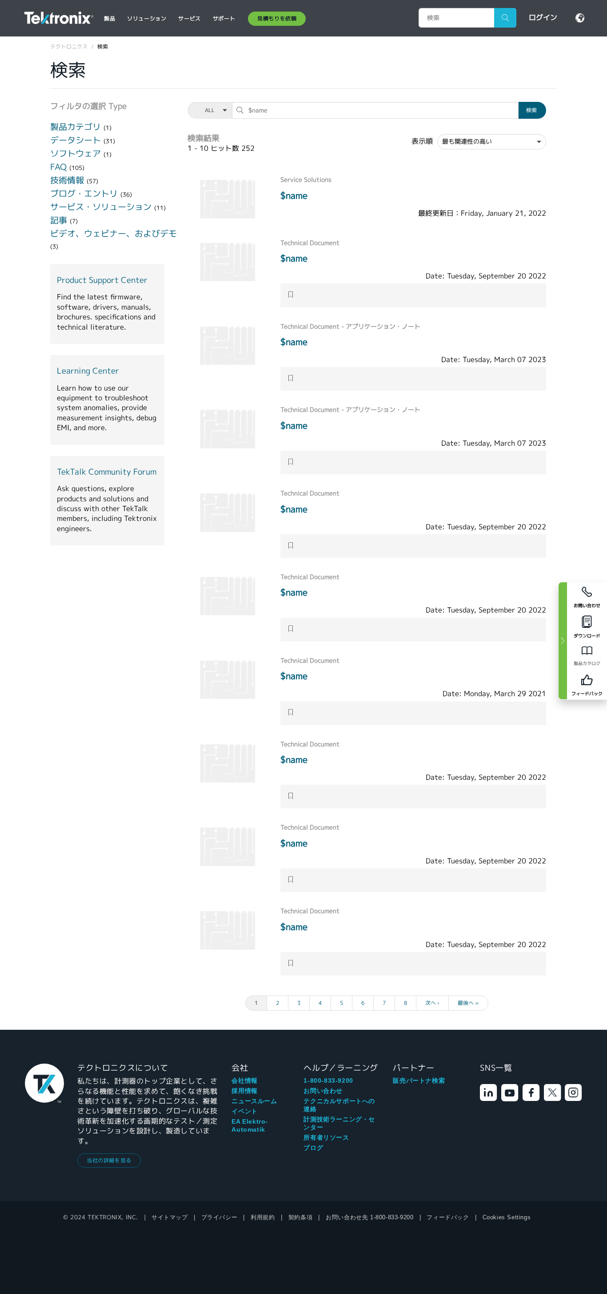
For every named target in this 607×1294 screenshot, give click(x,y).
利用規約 (263, 1217)
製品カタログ (587, 663)
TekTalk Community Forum (106, 472)
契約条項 (300, 1217)
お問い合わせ (323, 1090)
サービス (189, 18)
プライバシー (219, 1217)
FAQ (59, 167)
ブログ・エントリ (85, 193)
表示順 (422, 141)
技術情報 (68, 180)
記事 (60, 220)
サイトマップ (170, 1217)
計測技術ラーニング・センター (339, 1123)
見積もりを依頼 (276, 18)
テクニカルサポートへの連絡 (339, 1105)
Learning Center (88, 371)
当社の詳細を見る (109, 1160)
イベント (244, 1111)
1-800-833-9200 (328, 1080)
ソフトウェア (77, 153)
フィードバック (448, 1217)
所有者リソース (326, 1137)
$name (293, 195)
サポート (224, 18)
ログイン (543, 17)
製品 (109, 18)
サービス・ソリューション (102, 207)
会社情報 (244, 1080)
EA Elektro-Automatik (250, 1125)
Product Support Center (102, 280)
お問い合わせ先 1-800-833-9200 (369, 1217)
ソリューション (146, 18)
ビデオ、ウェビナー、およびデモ (113, 233)
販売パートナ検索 (419, 1080)
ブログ (313, 1147)
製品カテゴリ (77, 127)
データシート (77, 140)
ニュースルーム (254, 1101)
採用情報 (244, 1090)
